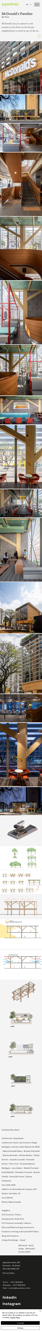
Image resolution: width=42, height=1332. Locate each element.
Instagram (12, 1303)
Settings (20, 1328)
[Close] (39, 1312)
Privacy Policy (8, 1273)
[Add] (39, 36)
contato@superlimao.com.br (19, 1288)
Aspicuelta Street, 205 (11, 1262)
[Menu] (37, 4)
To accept (20, 1323)
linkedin (10, 1297)
